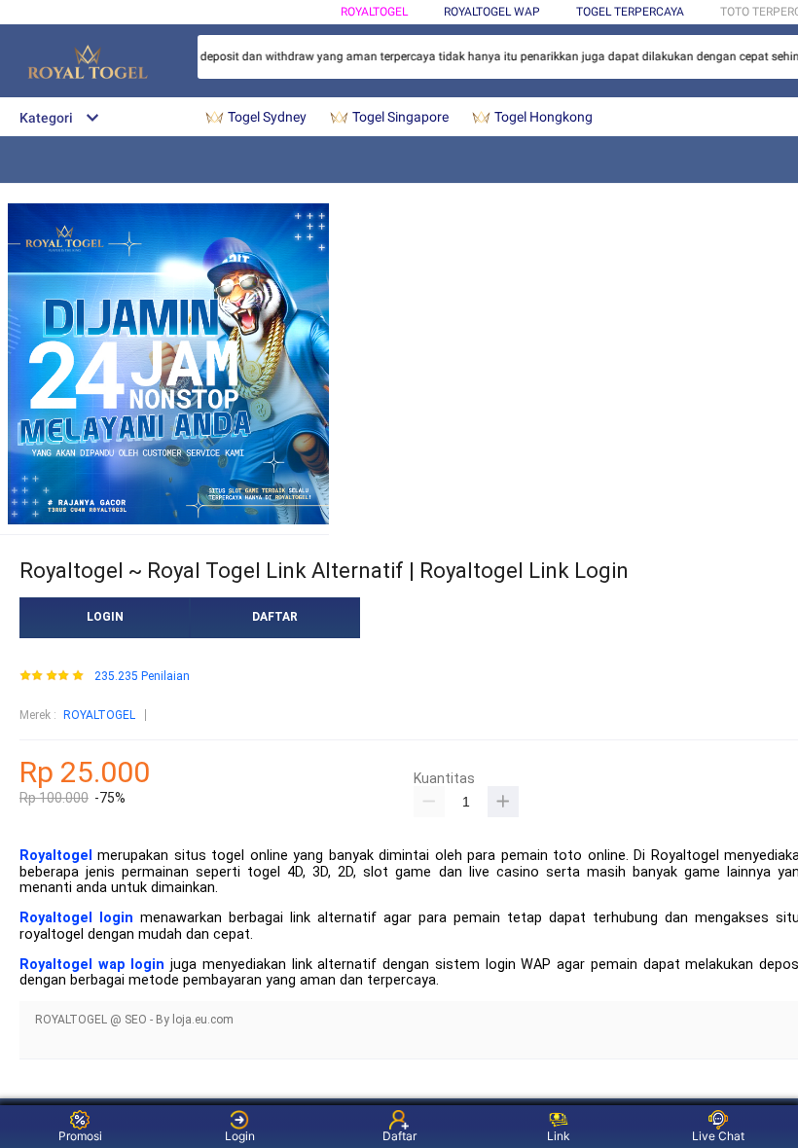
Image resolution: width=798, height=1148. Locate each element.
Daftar (399, 1136)
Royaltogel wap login (91, 964)
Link (558, 1136)
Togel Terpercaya (630, 11)
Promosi (80, 1136)
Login (240, 1136)
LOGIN (105, 617)
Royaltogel (55, 855)
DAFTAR (275, 617)
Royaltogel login (76, 918)
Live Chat (718, 1136)
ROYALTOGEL (374, 11)
